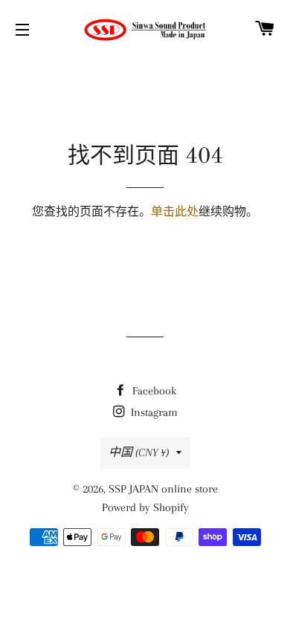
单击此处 (175, 211)
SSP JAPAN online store (163, 489)
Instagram (153, 412)
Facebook (152, 390)
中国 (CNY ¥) (139, 452)
